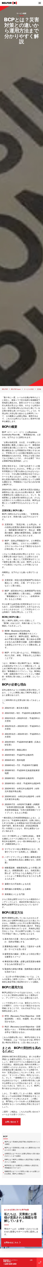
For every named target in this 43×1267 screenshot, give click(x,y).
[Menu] (40, 3)
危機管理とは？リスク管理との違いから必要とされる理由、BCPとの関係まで (22, 1172)
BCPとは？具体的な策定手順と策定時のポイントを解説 (22, 1143)
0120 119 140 (9, 1264)
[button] (3, 1263)
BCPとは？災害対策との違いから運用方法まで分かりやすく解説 (22, 1149)
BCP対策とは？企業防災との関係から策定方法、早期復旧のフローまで (22, 1167)
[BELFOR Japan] (21, 3)
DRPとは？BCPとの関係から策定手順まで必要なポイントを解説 (22, 1161)
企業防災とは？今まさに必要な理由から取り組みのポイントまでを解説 (22, 1155)
